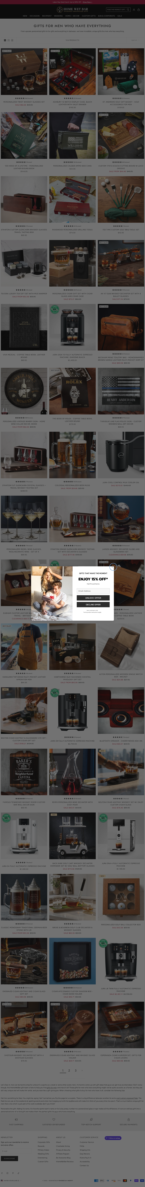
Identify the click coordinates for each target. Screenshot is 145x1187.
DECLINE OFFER (93, 604)
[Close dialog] (113, 567)
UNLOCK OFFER (93, 597)
